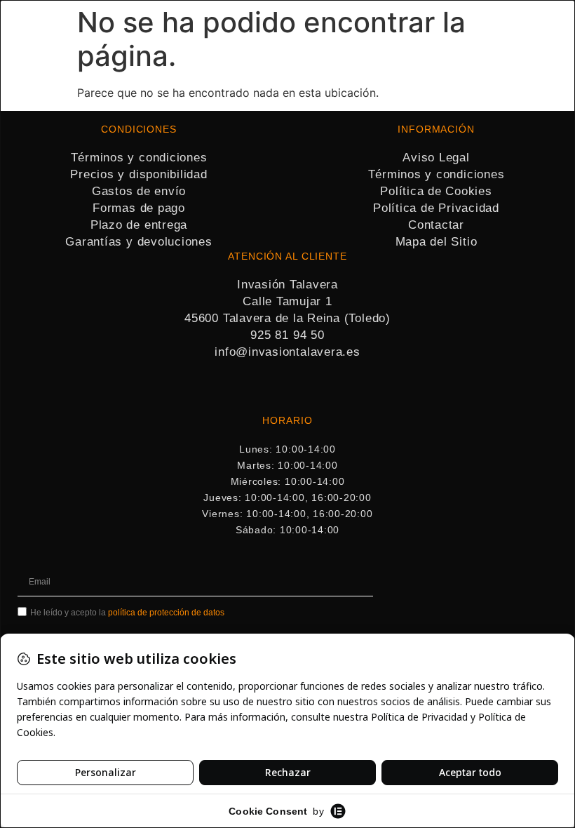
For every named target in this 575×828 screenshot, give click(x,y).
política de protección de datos (166, 612)
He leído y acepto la (127, 612)
